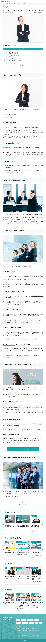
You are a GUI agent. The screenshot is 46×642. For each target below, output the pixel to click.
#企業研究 (4, 12)
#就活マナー (34, 628)
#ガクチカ (37, 630)
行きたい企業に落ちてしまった (13, 55)
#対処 (38, 635)
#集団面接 (19, 635)
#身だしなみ (31, 633)
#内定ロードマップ (19, 630)
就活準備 (5, 7)
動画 (36, 622)
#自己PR (21, 628)
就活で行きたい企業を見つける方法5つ (13, 60)
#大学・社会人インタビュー (31, 635)
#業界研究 (7, 12)
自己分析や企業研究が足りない (13, 53)
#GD (16, 635)
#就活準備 (24, 635)
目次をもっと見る (23, 65)
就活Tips (23, 620)
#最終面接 (33, 630)
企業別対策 (18, 622)
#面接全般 (17, 628)
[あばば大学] (5, 1)
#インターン (22, 633)
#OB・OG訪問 (36, 633)
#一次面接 (17, 633)
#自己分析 (11, 12)
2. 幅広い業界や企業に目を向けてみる (14, 63)
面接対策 (18, 620)
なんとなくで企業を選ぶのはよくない (13, 58)
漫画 (40, 622)
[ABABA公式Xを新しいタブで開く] (3, 619)
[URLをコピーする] (26, 504)
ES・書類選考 (30, 620)
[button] (20, 504)
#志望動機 (25, 630)
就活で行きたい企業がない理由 (12, 52)
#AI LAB (41, 633)
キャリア (31, 622)
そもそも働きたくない (12, 56)
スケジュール (25, 622)
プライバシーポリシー (7, 625)
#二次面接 (26, 633)
